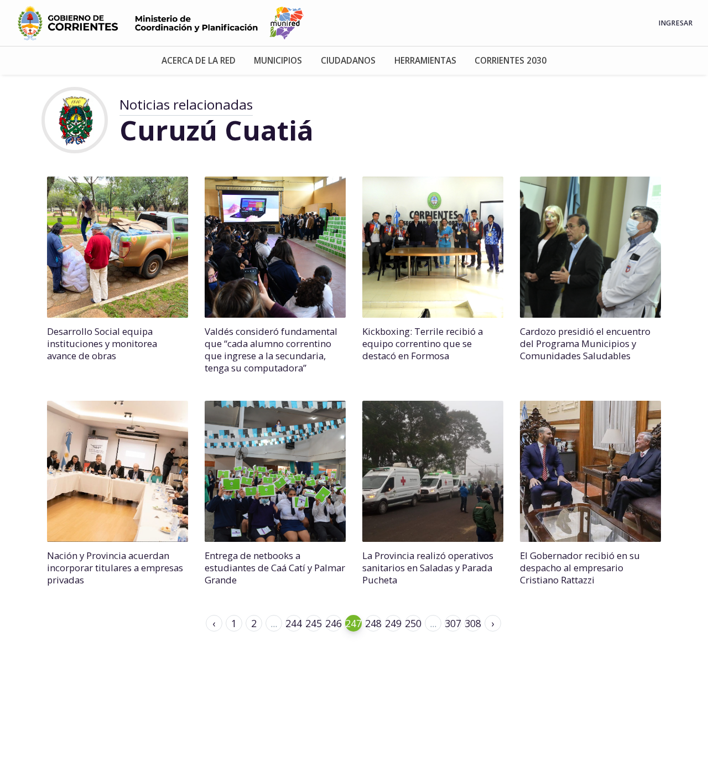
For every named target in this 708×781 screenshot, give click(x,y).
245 (313, 623)
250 (413, 623)
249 (393, 623)
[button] (198, 60)
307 (453, 623)
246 (333, 623)
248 (373, 623)
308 (473, 623)
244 (293, 623)
